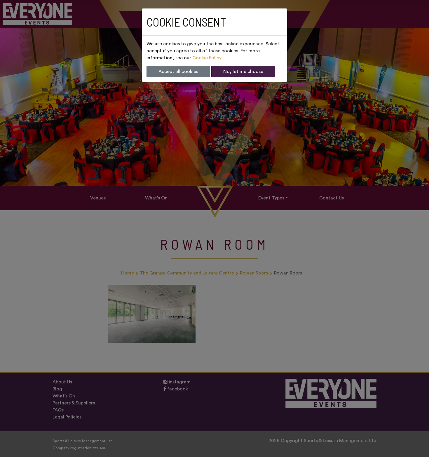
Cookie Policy (207, 57)
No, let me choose (243, 71)
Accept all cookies (178, 71)
